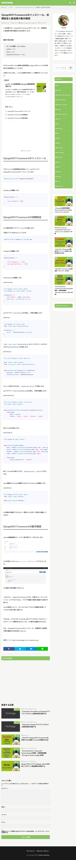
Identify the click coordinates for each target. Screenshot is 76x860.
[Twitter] (20, 649)
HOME (4, 7)
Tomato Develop (7, 3)
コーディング (42, 23)
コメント (4, 788)
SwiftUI (59, 171)
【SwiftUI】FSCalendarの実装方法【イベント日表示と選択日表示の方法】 (63, 251)
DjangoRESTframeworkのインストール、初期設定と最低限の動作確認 (32, 7)
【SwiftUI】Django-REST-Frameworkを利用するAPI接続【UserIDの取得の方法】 (35, 739)
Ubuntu (59, 176)
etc (58, 123)
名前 (3, 807)
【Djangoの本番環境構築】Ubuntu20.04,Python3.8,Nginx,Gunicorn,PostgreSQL (63, 210)
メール (4, 814)
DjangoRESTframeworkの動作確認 (17, 118)
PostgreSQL (60, 152)
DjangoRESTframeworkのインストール (18, 111)
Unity (58, 181)
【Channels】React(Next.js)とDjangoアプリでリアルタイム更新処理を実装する (35, 712)
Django (11, 7)
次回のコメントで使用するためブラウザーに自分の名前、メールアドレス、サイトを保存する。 (25, 832)
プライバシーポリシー (42, 851)
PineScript (60, 147)
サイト (3, 822)
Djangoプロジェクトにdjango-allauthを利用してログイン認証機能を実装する (35, 765)
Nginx (58, 143)
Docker (59, 109)
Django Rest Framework (30, 23)
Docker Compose (62, 114)
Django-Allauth (61, 100)
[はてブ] (31, 649)
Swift (58, 167)
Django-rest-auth (62, 104)
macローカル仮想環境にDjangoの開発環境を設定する (20, 85)
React (58, 162)
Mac (58, 133)
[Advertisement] (25, 136)
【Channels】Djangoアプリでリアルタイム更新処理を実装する (35, 726)
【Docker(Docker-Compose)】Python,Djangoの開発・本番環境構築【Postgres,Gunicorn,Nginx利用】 (33, 753)
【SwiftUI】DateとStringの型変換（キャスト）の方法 (64, 270)
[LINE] (42, 649)
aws (58, 85)
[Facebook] (8, 649)
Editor (59, 119)
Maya (58, 138)
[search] (71, 68)
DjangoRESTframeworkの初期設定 (17, 114)
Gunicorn (59, 128)
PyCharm (59, 157)
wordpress (60, 186)
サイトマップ (30, 851)
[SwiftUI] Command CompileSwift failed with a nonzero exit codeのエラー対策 (63, 230)
